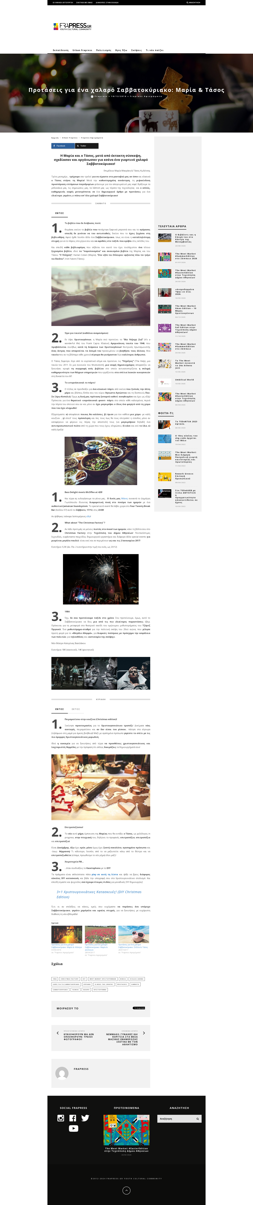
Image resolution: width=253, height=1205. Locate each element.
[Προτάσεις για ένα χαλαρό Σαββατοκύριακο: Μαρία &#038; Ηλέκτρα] (66, 934)
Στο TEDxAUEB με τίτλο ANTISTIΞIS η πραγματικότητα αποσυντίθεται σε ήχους (186, 496)
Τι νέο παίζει (155, 50)
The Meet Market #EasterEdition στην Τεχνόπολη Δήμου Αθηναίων (185, 274)
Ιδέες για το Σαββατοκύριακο (66, 984)
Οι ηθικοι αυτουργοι (63, 2)
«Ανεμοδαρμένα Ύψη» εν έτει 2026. (184, 291)
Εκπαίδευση (61, 50)
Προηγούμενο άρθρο (74, 1031)
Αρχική (55, 138)
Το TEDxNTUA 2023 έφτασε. (186, 422)
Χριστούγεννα (100, 990)
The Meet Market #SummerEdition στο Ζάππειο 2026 (186, 256)
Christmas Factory (70, 979)
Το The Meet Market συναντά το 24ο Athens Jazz (185, 364)
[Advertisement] (154, 26)
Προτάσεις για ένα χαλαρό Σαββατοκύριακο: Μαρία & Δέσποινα (96, 947)
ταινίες (75, 990)
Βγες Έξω (121, 50)
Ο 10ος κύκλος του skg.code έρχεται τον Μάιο (186, 438)
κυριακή (87, 984)
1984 (55, 979)
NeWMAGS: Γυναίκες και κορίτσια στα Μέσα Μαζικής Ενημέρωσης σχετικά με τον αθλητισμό (122, 1039)
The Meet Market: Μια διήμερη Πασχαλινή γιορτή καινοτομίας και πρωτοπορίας (186, 457)
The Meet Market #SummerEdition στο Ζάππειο (185, 346)
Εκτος (76, 709)
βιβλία (123, 979)
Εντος (59, 213)
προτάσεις (122, 984)
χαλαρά (86, 990)
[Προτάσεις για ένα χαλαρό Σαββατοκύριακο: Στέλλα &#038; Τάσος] (133, 934)
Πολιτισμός (103, 50)
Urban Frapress (82, 50)
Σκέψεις (136, 50)
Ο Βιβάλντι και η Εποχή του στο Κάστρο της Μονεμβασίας (185, 238)
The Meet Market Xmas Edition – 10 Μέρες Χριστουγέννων (185, 309)
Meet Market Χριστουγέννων (103, 979)
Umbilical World (184, 379)
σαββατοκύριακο (60, 990)
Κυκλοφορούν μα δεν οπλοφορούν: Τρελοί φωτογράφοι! (79, 1037)
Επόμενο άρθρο (130, 1031)
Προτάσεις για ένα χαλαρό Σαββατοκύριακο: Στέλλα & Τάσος (133, 945)
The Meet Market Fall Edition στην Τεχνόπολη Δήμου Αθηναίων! (186, 328)
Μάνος (124, 498)
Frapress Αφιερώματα (146, 96)
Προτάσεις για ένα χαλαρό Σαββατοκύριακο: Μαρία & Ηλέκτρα (66, 945)
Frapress (101, 96)
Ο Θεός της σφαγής (104, 984)
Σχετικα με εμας (84, 2)
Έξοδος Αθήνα (136, 979)
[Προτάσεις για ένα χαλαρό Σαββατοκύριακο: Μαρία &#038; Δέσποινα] (100, 934)
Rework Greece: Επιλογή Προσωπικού (184, 476)
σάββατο (135, 984)
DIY (84, 979)
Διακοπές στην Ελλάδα (107, 2)
